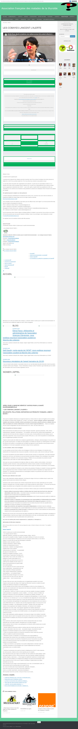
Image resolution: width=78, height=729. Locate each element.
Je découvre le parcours (29, 158)
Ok (70, 1)
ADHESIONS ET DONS (8, 19)
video (9, 22)
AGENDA (26, 16)
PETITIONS (39, 19)
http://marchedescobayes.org (9, 198)
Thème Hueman (18, 726)
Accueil (31, 253)
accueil (5, 22)
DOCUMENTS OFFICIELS (48, 19)
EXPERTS (72, 16)
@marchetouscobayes (13, 238)
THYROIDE (50, 16)
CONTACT (20, 16)
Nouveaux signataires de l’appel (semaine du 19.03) (23, 361)
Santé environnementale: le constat (38, 255)
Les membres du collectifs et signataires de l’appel (41, 258)
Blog (6, 266)
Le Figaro (36, 97)
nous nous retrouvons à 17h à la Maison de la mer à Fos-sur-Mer (27, 99)
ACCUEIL (5, 16)
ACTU (29, 19)
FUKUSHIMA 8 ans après (25, 708)
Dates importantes (9, 265)
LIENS (33, 19)
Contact (6, 268)
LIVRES (16, 19)
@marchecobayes (10, 240)
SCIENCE (57, 16)
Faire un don (7, 263)
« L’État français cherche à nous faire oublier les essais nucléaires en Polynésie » (11, 709)
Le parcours (7, 260)
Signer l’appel (33, 256)
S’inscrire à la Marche (9, 261)
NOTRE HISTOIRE (42, 16)
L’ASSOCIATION (33, 16)
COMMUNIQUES (12, 16)
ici (13, 243)
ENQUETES (23, 19)
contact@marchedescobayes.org (11, 215)
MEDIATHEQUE (64, 16)
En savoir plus (74, 1)
